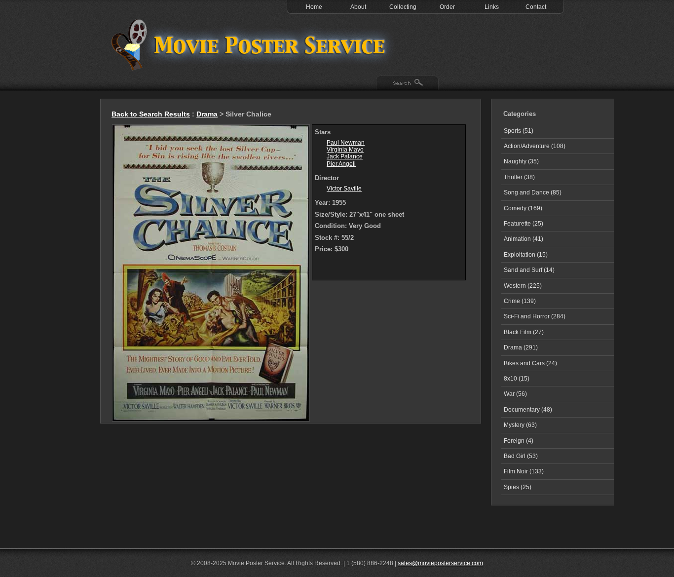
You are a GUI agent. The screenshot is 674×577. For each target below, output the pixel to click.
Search (407, 83)
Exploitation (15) (526, 254)
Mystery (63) (520, 425)
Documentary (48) (528, 409)
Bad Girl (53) (521, 456)
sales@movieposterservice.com (440, 563)
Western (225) (523, 285)
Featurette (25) (523, 223)
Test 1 (250, 44)
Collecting (402, 6)
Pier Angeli (341, 163)
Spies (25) (517, 487)
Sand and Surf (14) (529, 270)
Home (314, 6)
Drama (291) (521, 347)
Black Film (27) (524, 332)
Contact (535, 6)
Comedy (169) (523, 208)
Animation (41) (523, 238)
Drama (207, 114)
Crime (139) (520, 301)
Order (447, 6)
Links (492, 6)
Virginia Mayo (345, 149)
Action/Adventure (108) (534, 146)
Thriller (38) (519, 177)
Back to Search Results (151, 114)
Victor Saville (344, 188)
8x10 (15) (516, 378)
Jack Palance (345, 156)
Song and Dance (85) (533, 192)
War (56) (515, 393)
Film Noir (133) (524, 471)
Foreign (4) (518, 440)
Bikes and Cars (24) (530, 363)
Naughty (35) (521, 161)
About (358, 6)
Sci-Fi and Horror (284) (534, 316)
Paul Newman (346, 142)
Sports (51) (518, 130)
